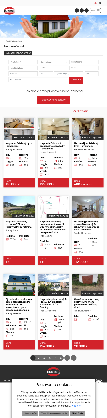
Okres (43, 68)
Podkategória (76, 62)
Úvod (7, 41)
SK (95, 3)
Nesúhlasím (30, 413)
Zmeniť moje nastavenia (54, 413)
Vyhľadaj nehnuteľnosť (18, 53)
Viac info (76, 406)
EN (99, 3)
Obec (73, 68)
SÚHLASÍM (77, 413)
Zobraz (76, 79)
